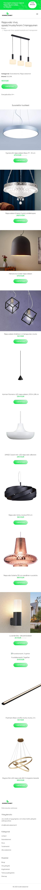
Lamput (3, 836)
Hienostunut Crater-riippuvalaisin (20, 274)
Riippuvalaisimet (25, 74)
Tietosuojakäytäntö (7, 873)
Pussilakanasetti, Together (20, 657)
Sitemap (4, 876)
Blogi (3, 862)
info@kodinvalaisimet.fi (9, 825)
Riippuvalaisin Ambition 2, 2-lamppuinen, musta (20, 334)
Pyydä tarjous (32, 3)
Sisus (3, 843)
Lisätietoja (9, 86)
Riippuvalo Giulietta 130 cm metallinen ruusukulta (20, 575)
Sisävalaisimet (14, 74)
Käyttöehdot (5, 869)
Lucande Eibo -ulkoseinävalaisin (20, 636)
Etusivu (3, 28)
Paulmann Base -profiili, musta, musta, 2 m (20, 718)
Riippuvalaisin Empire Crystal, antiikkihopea (20, 213)
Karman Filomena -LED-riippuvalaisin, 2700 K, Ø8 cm (20, 394)
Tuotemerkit (5, 846)
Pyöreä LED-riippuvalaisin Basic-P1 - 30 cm (20, 153)
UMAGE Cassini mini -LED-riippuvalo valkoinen (20, 455)
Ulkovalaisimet (6, 850)
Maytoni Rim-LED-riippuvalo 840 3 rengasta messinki (20, 778)
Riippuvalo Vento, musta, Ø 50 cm (20, 515)
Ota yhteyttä (5, 866)
